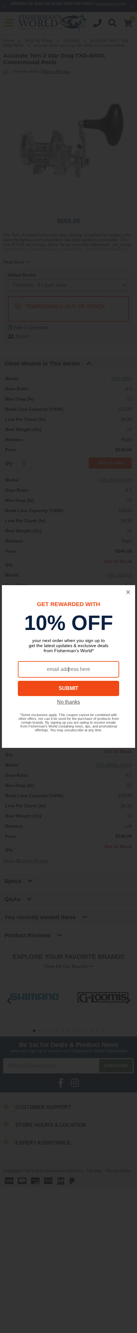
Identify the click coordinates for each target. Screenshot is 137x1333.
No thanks (68, 702)
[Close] (128, 592)
